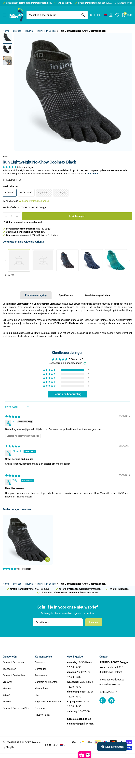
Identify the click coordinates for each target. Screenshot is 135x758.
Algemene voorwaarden (48, 701)
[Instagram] (102, 700)
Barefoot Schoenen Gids (16, 708)
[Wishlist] (117, 15)
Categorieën (9, 656)
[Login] (110, 15)
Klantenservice (43, 656)
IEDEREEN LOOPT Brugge (33, 207)
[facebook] (111, 700)
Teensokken (9, 668)
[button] (10, 167)
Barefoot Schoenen (13, 662)
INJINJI (29, 30)
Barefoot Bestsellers (14, 675)
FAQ (37, 694)
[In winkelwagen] (47, 559)
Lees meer (92, 173)
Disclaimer (41, 708)
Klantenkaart (42, 688)
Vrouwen (7, 681)
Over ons (40, 662)
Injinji (5, 156)
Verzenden (40, 668)
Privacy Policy (42, 714)
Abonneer (94, 622)
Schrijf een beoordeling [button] (67, 394)
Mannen (7, 688)
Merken (17, 30)
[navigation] (7, 37)
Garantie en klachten (46, 681)
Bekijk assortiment (4, 15)
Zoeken (83, 15)
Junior (6, 694)
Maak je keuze (10, 186)
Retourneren (41, 675)
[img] (12, 416)
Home (6, 30)
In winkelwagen (77, 216)
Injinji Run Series (46, 30)
